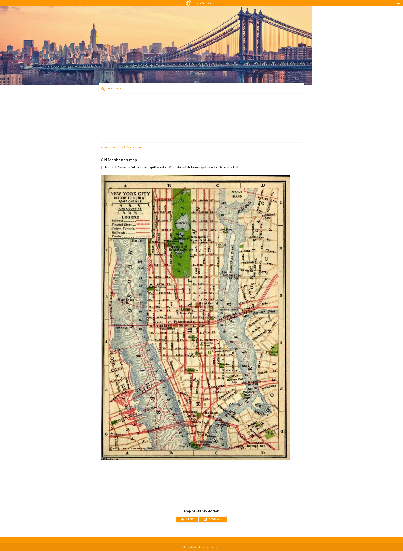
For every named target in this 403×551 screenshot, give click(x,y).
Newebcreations (211, 547)
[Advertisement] (195, 120)
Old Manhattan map (134, 147)
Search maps (115, 88)
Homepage (108, 147)
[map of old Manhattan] (195, 459)
